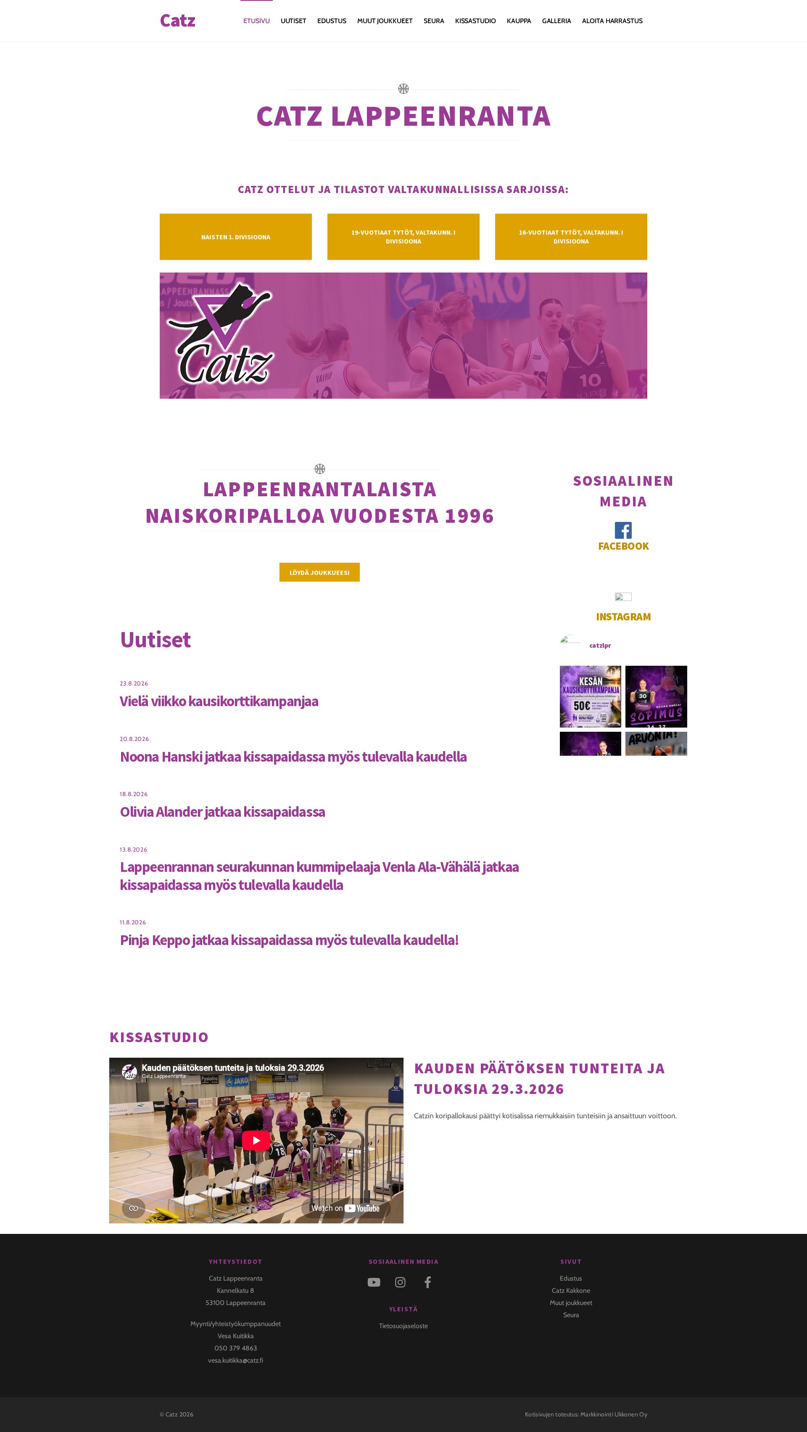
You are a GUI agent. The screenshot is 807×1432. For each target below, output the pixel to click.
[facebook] (429, 1282)
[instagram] (402, 1282)
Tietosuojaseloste (403, 1326)
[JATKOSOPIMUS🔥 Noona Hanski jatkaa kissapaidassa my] (656, 697)
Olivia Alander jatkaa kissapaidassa (222, 811)
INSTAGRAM (623, 616)
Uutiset (293, 21)
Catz (172, 1414)
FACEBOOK (623, 546)
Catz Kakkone (571, 1290)
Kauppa (519, 21)
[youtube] (375, 1282)
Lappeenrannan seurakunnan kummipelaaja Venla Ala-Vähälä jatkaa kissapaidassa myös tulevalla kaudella (319, 875)
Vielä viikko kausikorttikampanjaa (219, 700)
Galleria (556, 21)
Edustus (571, 1278)
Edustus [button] (331, 21)
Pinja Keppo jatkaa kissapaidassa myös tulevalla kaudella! (289, 939)
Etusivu (256, 21)
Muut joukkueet (385, 21)
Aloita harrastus (612, 21)
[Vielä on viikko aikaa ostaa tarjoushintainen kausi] (591, 697)
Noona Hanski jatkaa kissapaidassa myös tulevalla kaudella (293, 756)
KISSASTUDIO (475, 21)
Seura (434, 21)
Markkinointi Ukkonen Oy (613, 1414)
